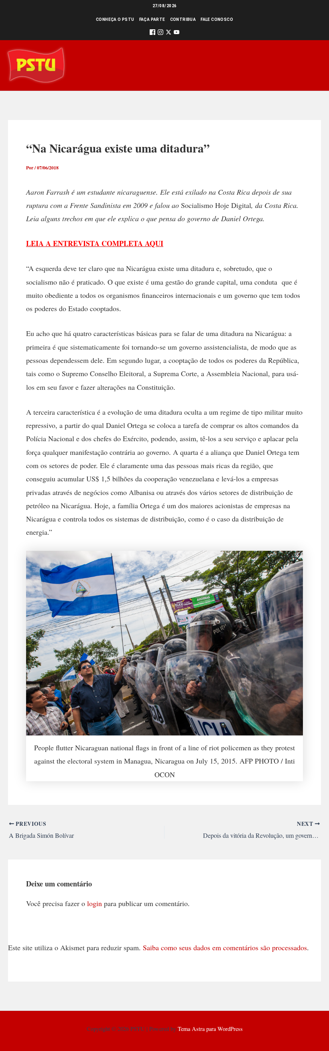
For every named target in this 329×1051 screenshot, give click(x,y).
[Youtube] (176, 33)
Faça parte (152, 19)
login (94, 903)
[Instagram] (160, 33)
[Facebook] (152, 33)
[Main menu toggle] (311, 65)
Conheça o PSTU (115, 19)
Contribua (183, 19)
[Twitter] (168, 33)
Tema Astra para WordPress (210, 1029)
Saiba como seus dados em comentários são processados (225, 947)
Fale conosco (217, 19)
